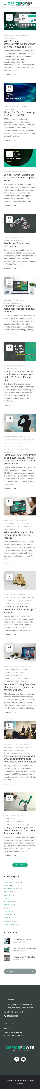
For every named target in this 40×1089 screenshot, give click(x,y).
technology (9, 452)
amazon (23, 594)
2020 (29, 666)
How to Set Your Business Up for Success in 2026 (19, 113)
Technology (9, 921)
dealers (7, 446)
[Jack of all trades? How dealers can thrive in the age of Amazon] (20, 580)
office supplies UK (25, 449)
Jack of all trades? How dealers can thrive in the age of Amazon (20, 609)
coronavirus (9, 523)
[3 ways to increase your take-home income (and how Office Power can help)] (20, 801)
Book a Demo (9, 1029)
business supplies (27, 440)
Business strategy (11, 35)
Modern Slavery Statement (14, 1035)
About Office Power (12, 882)
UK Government (10, 529)
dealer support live (20, 443)
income (23, 815)
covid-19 (7, 443)
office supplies (10, 449)
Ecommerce (24, 35)
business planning (27, 744)
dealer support (26, 747)
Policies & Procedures (13, 1032)
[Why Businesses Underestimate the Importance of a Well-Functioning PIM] (20, 21)
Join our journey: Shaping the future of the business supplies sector (19, 177)
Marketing (8, 914)
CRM (5, 600)
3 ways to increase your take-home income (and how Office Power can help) (19, 830)
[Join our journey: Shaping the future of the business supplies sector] (20, 158)
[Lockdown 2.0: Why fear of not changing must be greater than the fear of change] (20, 652)
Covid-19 (23, 437)
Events (22, 237)
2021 (29, 520)
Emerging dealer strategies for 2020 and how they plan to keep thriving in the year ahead (20, 759)
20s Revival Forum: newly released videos (17, 244)
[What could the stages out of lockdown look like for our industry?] (20, 506)
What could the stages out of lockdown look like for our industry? (18, 535)
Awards (7, 885)
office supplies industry (14, 821)
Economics (24, 172)
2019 (29, 437)
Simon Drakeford (23, 753)
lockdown (28, 523)
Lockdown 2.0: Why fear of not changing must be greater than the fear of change (19, 687)
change (7, 669)
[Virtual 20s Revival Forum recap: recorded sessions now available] (20, 286)
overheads (24, 824)
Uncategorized (10, 38)
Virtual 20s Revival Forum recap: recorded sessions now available (19, 309)
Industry (7, 911)
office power (17, 446)
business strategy (11, 440)
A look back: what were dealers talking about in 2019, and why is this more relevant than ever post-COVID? (20, 459)
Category (8, 891)
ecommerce (12, 600)
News (6, 917)
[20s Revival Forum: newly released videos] (20, 223)
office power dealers (13, 675)
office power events (12, 240)
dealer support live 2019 (14, 750)
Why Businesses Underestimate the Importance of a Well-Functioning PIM (19, 44)
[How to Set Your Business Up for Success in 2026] (20, 92)
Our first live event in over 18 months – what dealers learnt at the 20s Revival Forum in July (19, 375)
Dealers (7, 898)
